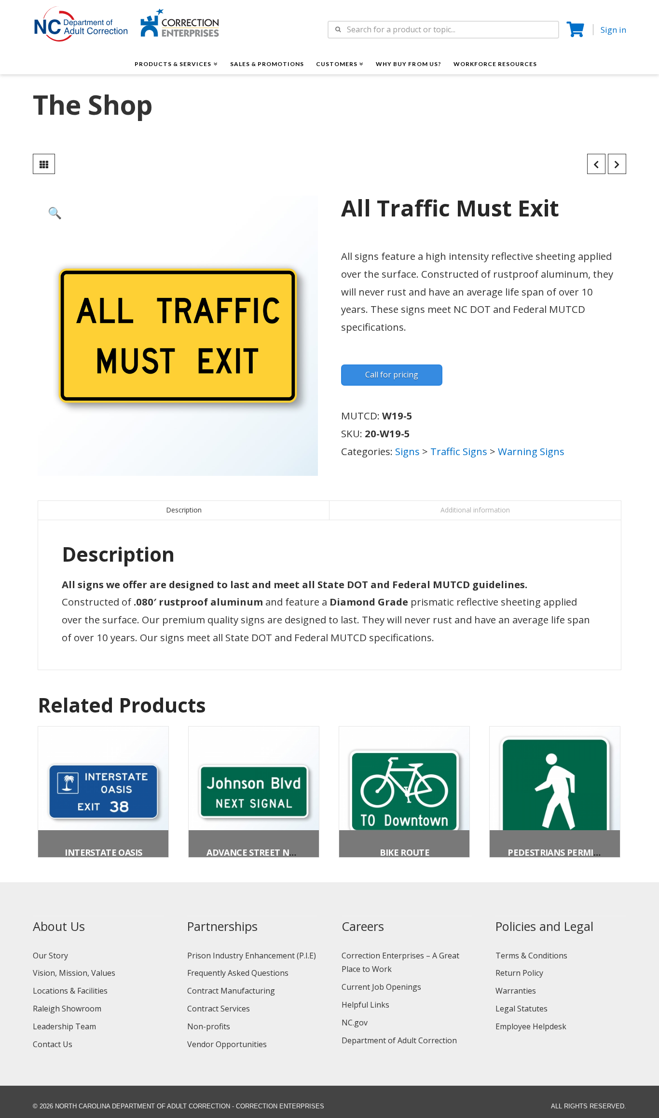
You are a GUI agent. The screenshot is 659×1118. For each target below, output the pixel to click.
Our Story (50, 955)
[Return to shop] (44, 164)
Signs (407, 451)
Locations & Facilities (70, 990)
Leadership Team (64, 1026)
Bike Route (405, 852)
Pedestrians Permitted (562, 852)
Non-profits (208, 1026)
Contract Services (218, 1008)
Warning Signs (531, 451)
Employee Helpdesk (530, 1026)
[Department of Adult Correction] (86, 28)
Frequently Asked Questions (237, 973)
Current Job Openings (381, 987)
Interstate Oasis (103, 852)
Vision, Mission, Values (74, 973)
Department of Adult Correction (399, 1040)
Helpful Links (365, 1004)
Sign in (613, 29)
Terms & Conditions (531, 955)
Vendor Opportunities (227, 1044)
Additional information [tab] (475, 509)
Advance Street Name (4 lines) (276, 852)
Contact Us (52, 1044)
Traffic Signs (458, 451)
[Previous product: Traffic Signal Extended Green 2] (596, 164)
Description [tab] (184, 509)
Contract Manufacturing (231, 990)
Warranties (515, 990)
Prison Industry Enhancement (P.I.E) (251, 955)
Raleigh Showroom (67, 1008)
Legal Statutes (521, 1008)
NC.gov (355, 1022)
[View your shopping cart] (576, 29)
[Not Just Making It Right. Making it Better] (180, 22)
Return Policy (519, 973)
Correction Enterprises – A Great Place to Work (400, 962)
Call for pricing (391, 374)
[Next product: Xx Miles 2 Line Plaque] (617, 164)
